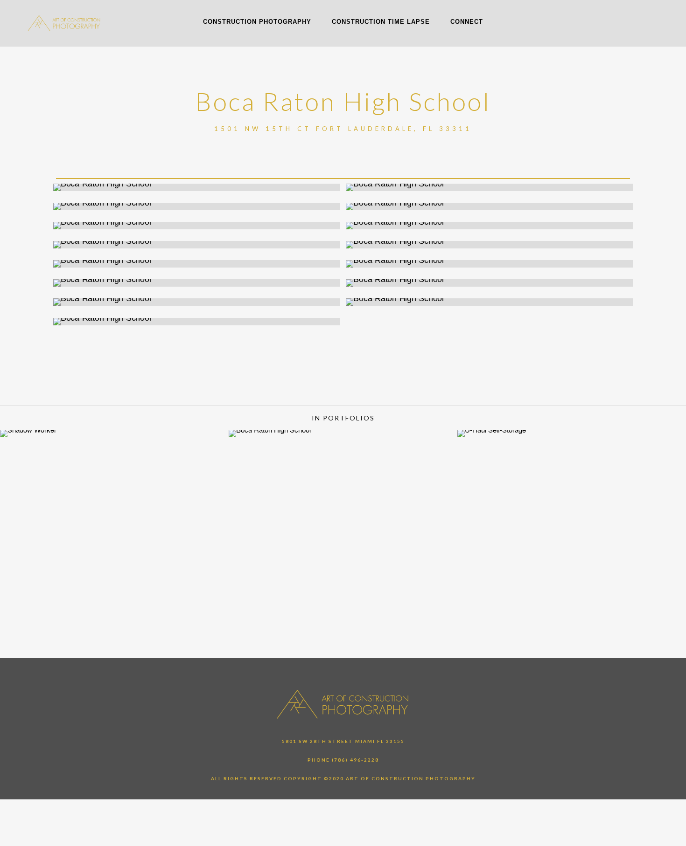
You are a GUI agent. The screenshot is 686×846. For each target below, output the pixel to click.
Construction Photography (257, 21)
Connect (466, 21)
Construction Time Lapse (381, 21)
